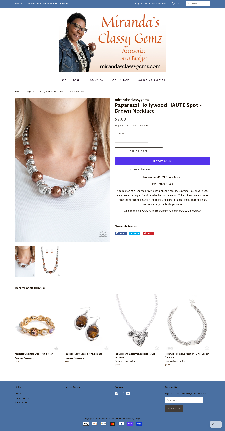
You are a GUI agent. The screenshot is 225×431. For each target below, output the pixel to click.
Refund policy (21, 402)
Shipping (119, 125)
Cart (179, 3)
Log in (138, 3)
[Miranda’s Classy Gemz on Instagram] (122, 394)
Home (63, 80)
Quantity (119, 133)
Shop (77, 80)
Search (18, 393)
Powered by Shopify (132, 418)
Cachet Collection (151, 80)
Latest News (72, 387)
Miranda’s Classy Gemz (111, 418)
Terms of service (22, 397)
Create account (157, 3)
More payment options (139, 169)
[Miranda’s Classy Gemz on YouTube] (128, 394)
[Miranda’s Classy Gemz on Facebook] (116, 394)
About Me (96, 80)
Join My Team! (120, 80)
